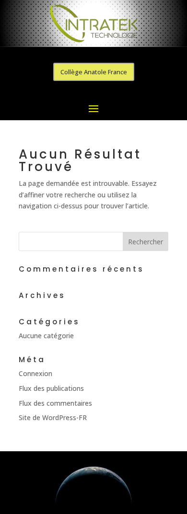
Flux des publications (51, 388)
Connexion (35, 373)
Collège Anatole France (93, 72)
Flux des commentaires (55, 403)
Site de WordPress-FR (53, 417)
